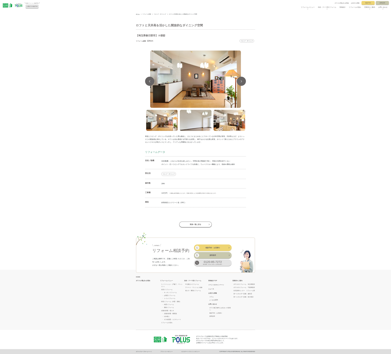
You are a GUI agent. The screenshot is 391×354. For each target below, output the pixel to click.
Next (241, 81)
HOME (138, 277)
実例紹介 (342, 7)
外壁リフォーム (169, 304)
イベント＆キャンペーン (216, 285)
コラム (211, 297)
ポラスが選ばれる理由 (342, 3)
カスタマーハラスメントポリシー (190, 351)
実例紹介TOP (212, 280)
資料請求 (382, 3)
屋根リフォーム (169, 307)
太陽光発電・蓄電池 (170, 313)
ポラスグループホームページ (144, 351)
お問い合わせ (212, 304)
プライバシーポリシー (166, 351)
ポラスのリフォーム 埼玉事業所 (244, 284)
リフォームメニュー (166, 280)
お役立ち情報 (355, 3)
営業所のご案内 (237, 280)
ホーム (138, 14)
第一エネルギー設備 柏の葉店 (243, 297)
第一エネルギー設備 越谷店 (242, 294)
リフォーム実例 (146, 14)
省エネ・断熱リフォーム (193, 290)
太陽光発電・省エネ (167, 310)
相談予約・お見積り (212, 248)
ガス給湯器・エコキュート (172, 319)
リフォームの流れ (355, 7)
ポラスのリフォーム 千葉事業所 (244, 287)
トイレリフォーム (169, 298)
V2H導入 (167, 316)
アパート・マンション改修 (193, 287)
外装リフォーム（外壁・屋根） (171, 301)
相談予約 (368, 3)
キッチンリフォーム (170, 292)
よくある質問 (213, 300)
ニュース (211, 289)
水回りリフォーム (166, 289)
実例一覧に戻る (195, 224)
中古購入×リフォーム (192, 284)
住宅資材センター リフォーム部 (244, 290)
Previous (149, 81)
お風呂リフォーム (169, 295)
